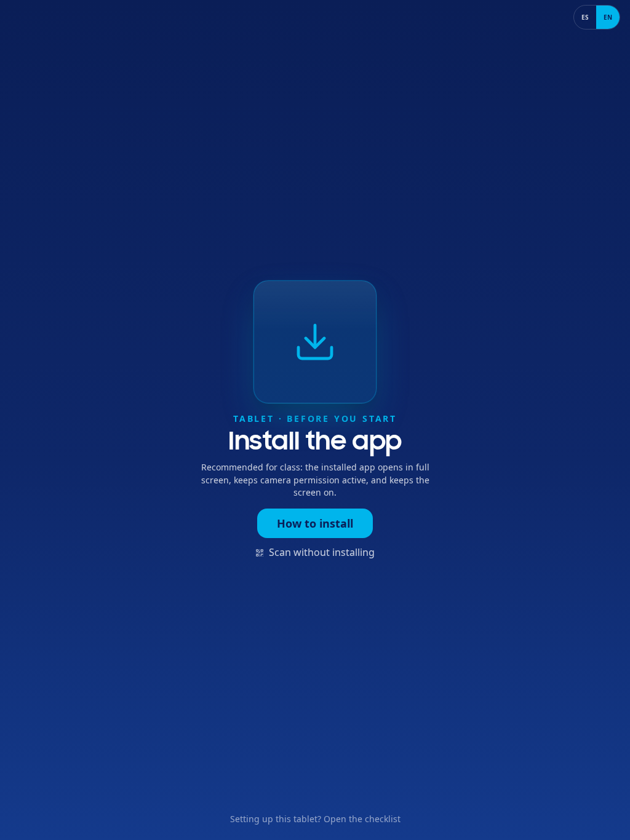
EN (608, 17)
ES (585, 17)
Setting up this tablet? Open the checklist (315, 819)
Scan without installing (322, 552)
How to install (315, 523)
